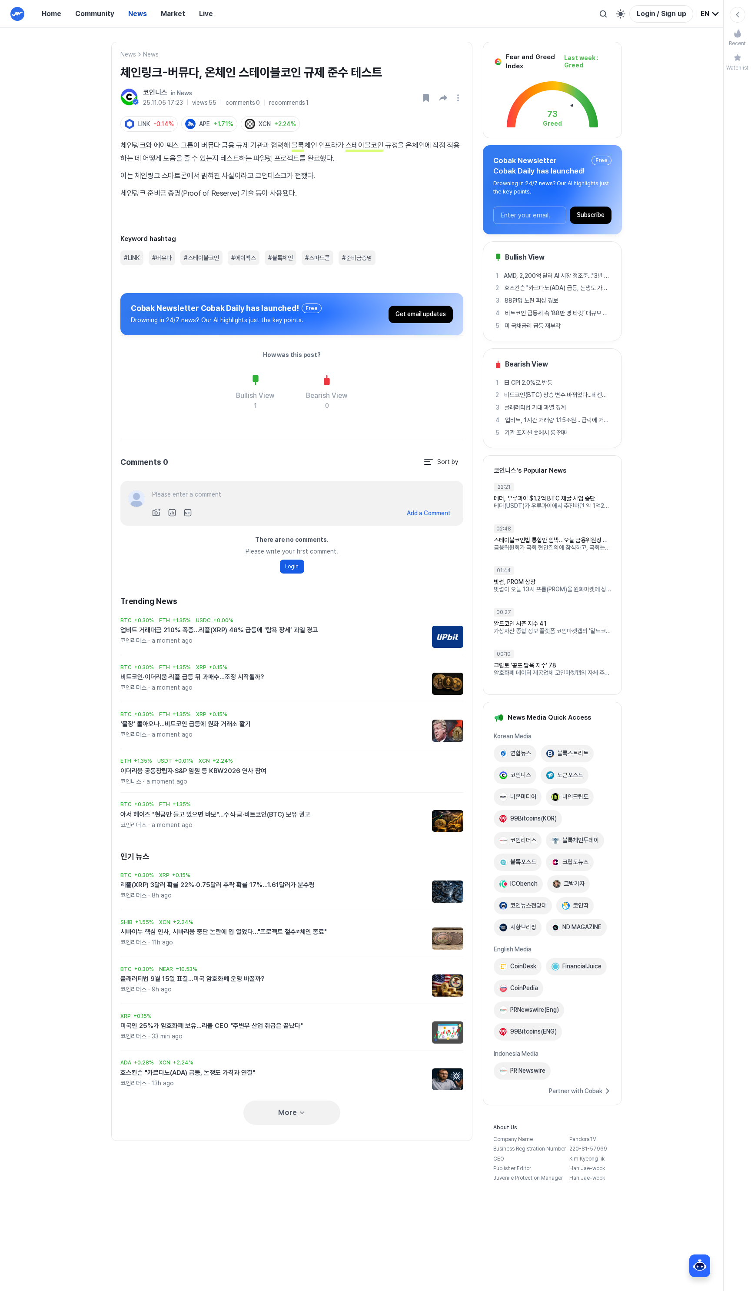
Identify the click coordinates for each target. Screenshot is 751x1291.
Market (173, 14)
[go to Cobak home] (17, 14)
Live (206, 14)
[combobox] (710, 14)
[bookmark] (426, 98)
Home (51, 14)
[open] (459, 98)
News (137, 14)
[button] (443, 98)
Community (94, 14)
